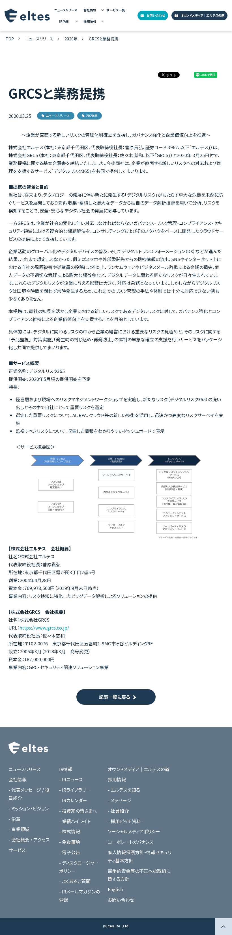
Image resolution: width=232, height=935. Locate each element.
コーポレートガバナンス (130, 841)
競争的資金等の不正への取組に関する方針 (139, 874)
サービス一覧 (115, 10)
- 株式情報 (69, 831)
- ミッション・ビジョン (28, 808)
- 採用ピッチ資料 (124, 821)
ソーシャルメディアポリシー (134, 831)
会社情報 (89, 10)
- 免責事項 (69, 841)
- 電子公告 (69, 852)
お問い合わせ (156, 15)
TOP (10, 39)
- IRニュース (71, 779)
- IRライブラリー (74, 789)
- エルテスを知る (124, 789)
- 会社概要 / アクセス (29, 839)
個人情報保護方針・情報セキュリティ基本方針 (139, 856)
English (115, 889)
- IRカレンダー (73, 800)
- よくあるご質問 (75, 881)
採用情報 (89, 21)
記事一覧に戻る (114, 696)
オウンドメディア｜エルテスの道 (202, 15)
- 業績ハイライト (75, 821)
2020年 (71, 39)
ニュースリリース (65, 10)
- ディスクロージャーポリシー (78, 866)
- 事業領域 (18, 829)
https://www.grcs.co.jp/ (44, 627)
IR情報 (64, 21)
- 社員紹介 (118, 810)
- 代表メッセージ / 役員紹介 (29, 793)
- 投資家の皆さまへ (78, 810)
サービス (16, 850)
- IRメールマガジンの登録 (79, 895)
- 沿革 (14, 818)
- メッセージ (119, 800)
